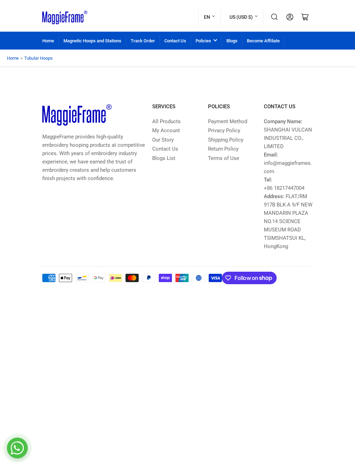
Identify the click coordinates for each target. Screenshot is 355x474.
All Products (166, 121)
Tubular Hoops (38, 58)
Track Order (143, 40)
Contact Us (175, 40)
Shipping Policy (225, 140)
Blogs (231, 40)
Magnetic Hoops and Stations (92, 40)
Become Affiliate (263, 40)
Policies (203, 40)
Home (48, 40)
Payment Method (227, 121)
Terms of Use (223, 158)
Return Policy (223, 149)
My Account (166, 130)
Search (274, 17)
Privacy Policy (224, 130)
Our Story (163, 140)
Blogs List (163, 158)
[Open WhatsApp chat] (17, 448)
